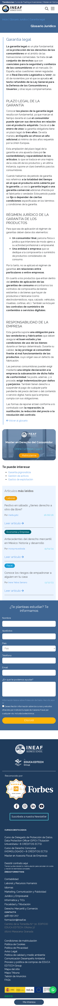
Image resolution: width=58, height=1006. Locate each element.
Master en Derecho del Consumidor (29, 442)
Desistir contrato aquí (16, 863)
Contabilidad (11, 879)
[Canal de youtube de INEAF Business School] (41, 806)
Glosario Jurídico (19, 19)
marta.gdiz (13, 515)
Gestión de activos (18, 475)
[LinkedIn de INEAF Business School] (33, 806)
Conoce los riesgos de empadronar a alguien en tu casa (27, 574)
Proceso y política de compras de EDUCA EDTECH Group (27, 964)
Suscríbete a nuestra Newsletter (29, 816)
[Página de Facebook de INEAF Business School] (16, 806)
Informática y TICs (14, 900)
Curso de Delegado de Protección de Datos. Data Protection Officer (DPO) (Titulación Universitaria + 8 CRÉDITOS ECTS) (28, 840)
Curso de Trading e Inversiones (28, 2)
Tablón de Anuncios (15, 976)
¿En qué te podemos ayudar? (17, 679)
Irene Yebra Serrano (17, 582)
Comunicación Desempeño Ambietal (24, 958)
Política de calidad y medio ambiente (24, 955)
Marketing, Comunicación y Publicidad (25, 891)
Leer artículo (12, 523)
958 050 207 (11, 915)
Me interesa (29, 1002)
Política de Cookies (14, 944)
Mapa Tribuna (11, 972)
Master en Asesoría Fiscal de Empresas (25, 855)
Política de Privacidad (16, 947)
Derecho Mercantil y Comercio (21, 908)
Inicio (5, 19)
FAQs (7, 979)
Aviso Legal (10, 951)
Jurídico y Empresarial (16, 896)
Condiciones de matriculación (20, 940)
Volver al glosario (18, 420)
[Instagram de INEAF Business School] (25, 806)
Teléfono (7, 655)
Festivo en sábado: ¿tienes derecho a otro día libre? (28, 507)
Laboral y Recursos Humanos (20, 883)
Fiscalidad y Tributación (17, 904)
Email (5, 667)
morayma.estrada (16, 549)
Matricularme (29, 455)
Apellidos (7, 630)
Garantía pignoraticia (19, 472)
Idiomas (8, 887)
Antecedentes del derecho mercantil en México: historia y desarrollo (27, 541)
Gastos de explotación (20, 479)
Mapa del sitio (12, 969)
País (4, 643)
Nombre (6, 618)
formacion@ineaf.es (15, 919)
